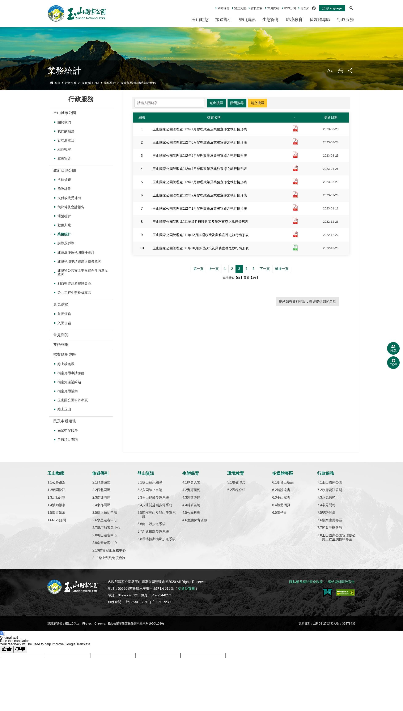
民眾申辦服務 (64, 421)
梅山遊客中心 (107, 535)
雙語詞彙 (240, 8)
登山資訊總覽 (152, 482)
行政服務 (345, 19)
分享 (350, 72)
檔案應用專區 (64, 354)
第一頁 (198, 269)
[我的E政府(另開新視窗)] (327, 592)
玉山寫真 (283, 497)
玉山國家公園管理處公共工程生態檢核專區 (339, 537)
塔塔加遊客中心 (108, 527)
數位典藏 (64, 225)
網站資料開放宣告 (341, 582)
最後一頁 (281, 269)
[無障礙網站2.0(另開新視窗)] (345, 592)
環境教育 (294, 19)
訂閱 (290, 8)
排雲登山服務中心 (112, 550)
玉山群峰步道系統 (155, 497)
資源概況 (193, 490)
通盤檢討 (64, 216)
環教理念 (238, 482)
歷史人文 (193, 482)
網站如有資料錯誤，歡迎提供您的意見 (307, 301)
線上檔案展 (66, 364)
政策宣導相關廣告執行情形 (138, 83)
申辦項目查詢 (68, 439)
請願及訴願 (66, 243)
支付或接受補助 (69, 198)
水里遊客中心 (107, 520)
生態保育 (270, 19)
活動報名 (58, 505)
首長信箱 (257, 8)
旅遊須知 (103, 482)
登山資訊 (247, 19)
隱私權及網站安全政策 (306, 582)
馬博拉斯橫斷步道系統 (159, 539)
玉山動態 (200, 19)
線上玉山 (64, 409)
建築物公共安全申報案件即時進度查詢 (83, 272)
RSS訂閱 (59, 520)
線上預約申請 (107, 512)
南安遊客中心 (107, 543)
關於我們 (64, 122)
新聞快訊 (58, 490)
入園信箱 (64, 323)
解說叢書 (283, 490)
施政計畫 (64, 189)
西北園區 (103, 490)
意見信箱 (60, 304)
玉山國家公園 (64, 113)
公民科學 (193, 512)
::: (212, 6)
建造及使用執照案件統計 (76, 252)
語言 (332, 8)
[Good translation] (6, 649)
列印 (340, 72)
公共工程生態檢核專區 (74, 292)
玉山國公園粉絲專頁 (73, 400)
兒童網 (305, 8)
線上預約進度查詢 (112, 558)
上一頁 (214, 269)
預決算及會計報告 (71, 207)
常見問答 (273, 8)
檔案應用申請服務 (71, 373)
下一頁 (265, 269)
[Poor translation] (20, 649)
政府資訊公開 (90, 83)
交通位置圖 (186, 588)
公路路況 (58, 482)
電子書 (282, 512)
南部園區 (103, 497)
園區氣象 (58, 512)
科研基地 (193, 505)
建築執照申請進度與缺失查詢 (79, 261)
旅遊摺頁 (283, 505)
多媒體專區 (319, 19)
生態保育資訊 (197, 520)
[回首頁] (76, 13)
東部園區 (103, 505)
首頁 (57, 83)
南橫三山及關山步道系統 (159, 514)
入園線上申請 (152, 490)
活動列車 (58, 497)
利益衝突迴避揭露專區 (74, 283)
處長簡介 (64, 158)
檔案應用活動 (68, 391)
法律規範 (64, 180)
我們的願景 (66, 131)
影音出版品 (285, 482)
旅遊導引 (223, 19)
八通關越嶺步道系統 (157, 505)
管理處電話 (66, 140)
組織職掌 (64, 149)
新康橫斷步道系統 (155, 531)
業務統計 (110, 83)
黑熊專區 (193, 497)
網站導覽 (223, 8)
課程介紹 (238, 490)
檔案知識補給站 (69, 382)
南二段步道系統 (154, 524)
